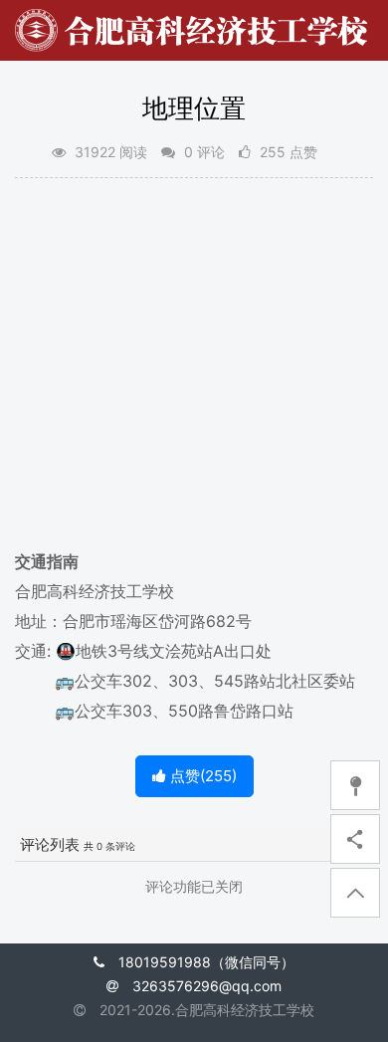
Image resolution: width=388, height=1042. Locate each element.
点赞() (201, 775)
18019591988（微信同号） (206, 961)
